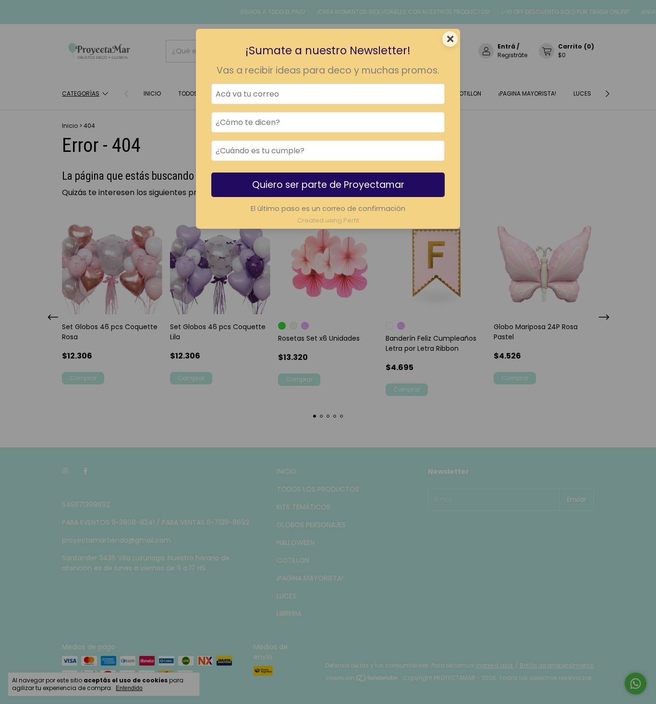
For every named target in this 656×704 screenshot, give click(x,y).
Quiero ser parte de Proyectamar (328, 184)
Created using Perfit (328, 220)
